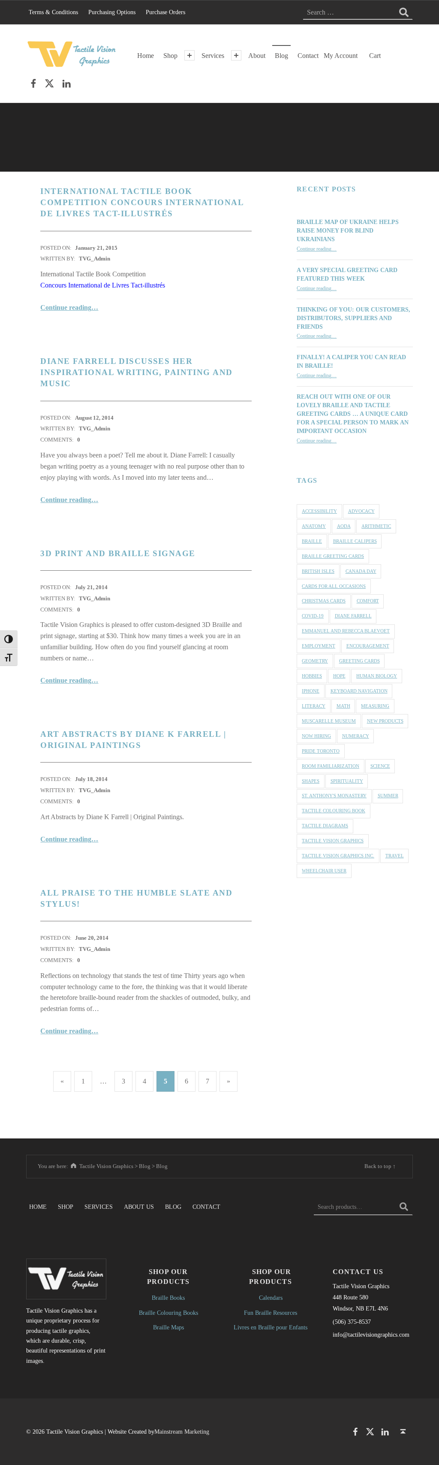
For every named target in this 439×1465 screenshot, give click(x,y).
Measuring (375, 705)
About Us (139, 1206)
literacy (313, 705)
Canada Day (361, 571)
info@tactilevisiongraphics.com (371, 1334)
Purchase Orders (165, 12)
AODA (344, 526)
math (343, 705)
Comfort (368, 600)
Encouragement (367, 645)
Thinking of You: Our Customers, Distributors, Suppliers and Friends (353, 318)
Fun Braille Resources (270, 1312)
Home (145, 55)
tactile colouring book (333, 810)
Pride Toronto (321, 751)
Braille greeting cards (333, 556)
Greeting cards (359, 660)
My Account (341, 55)
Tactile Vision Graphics (333, 840)
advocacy (361, 511)
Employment (318, 645)
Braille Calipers (355, 541)
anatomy (314, 526)
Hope (339, 675)
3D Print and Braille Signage (117, 553)
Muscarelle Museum (329, 720)
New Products (385, 720)
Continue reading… (69, 307)
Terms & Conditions (53, 12)
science (380, 766)
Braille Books (168, 1297)
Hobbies (312, 675)
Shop (170, 55)
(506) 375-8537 (352, 1321)
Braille (312, 541)
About (256, 55)
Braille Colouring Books (168, 1312)
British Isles (318, 571)
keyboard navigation (359, 690)
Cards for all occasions (334, 586)
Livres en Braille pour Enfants (270, 1327)
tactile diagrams (325, 825)
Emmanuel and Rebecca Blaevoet (346, 630)
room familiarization (330, 766)
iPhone (310, 690)
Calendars (271, 1297)
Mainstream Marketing (181, 1431)
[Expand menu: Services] (236, 55)
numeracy (355, 736)
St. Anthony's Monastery (334, 795)
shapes (310, 781)
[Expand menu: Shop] (189, 55)
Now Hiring (316, 736)
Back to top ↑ (380, 1166)
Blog (281, 55)
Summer (388, 795)
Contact (308, 55)
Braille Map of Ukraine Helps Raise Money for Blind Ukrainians (348, 230)
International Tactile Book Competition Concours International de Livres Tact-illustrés (142, 202)
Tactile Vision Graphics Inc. (338, 855)
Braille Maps (168, 1327)
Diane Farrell (353, 615)
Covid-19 (313, 615)
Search (404, 1206)
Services (212, 55)
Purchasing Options (111, 12)
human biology (376, 675)
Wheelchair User (324, 870)
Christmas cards (324, 600)
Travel (394, 855)
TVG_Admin (94, 258)
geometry (315, 660)
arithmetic (376, 526)
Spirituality (347, 781)
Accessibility (319, 511)
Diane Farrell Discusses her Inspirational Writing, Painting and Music (136, 372)
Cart (375, 55)
